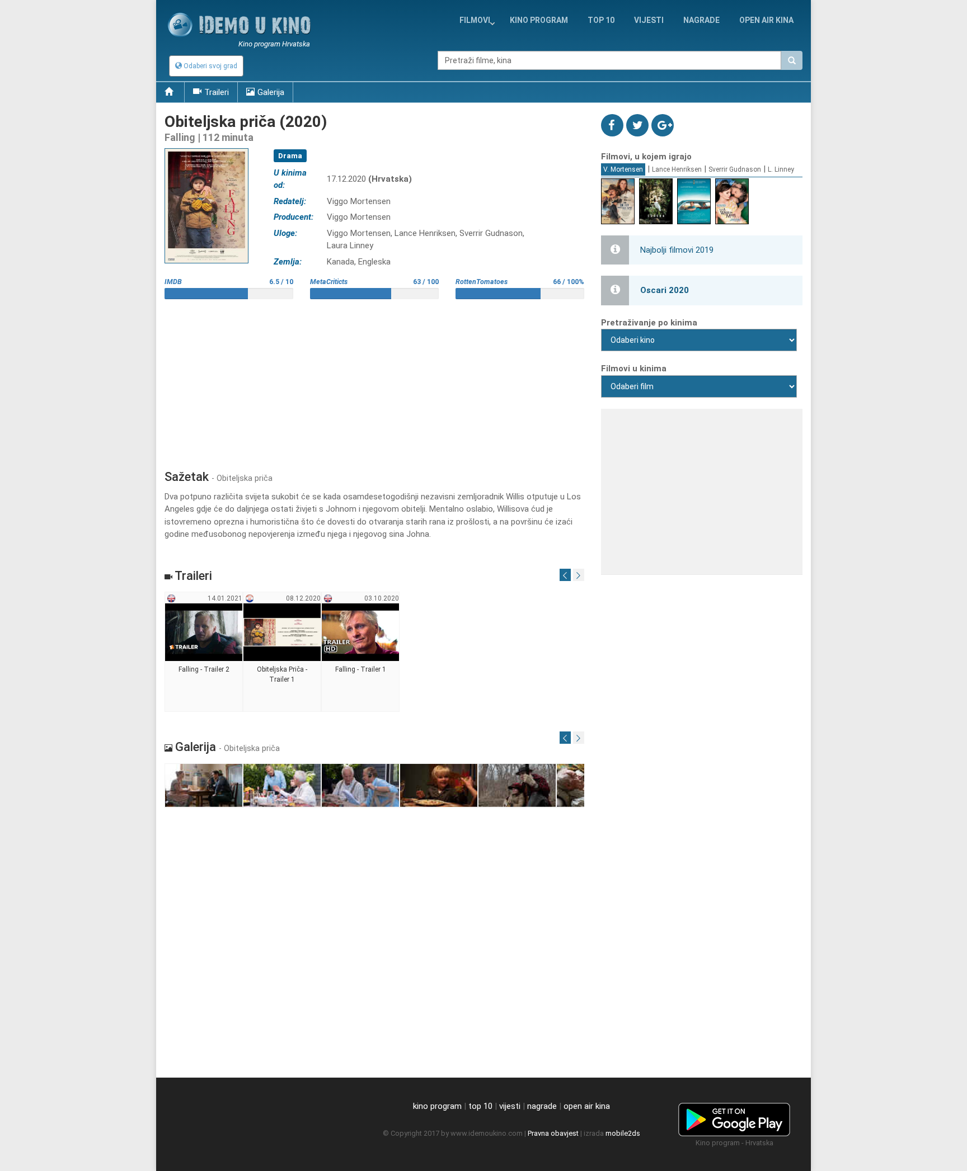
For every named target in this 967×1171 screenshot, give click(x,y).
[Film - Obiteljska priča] (204, 786)
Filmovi (474, 20)
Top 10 (601, 20)
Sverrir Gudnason (734, 169)
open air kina (587, 1106)
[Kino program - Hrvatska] (734, 1118)
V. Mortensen (623, 169)
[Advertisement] (374, 380)
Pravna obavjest (553, 1133)
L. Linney (781, 169)
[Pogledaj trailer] (206, 147)
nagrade (701, 20)
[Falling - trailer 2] (204, 652)
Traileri (216, 92)
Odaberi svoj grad (209, 66)
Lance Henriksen (677, 169)
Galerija (270, 92)
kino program (539, 20)
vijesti (649, 20)
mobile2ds (622, 1133)
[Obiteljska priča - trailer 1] (282, 652)
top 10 (480, 1106)
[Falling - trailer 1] (361, 652)
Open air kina (766, 20)
